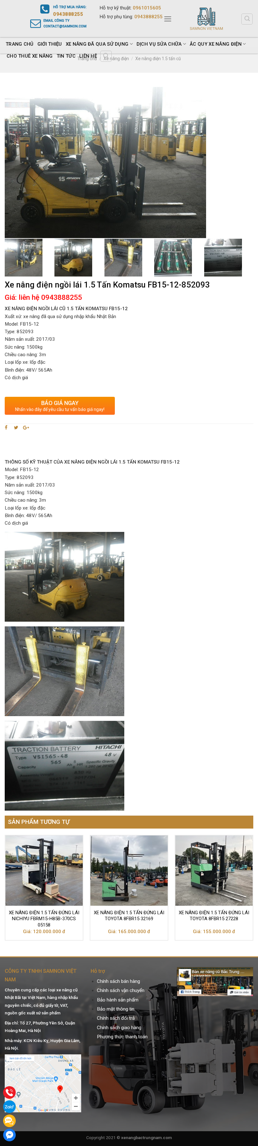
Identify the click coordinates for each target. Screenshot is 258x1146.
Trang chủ (20, 44)
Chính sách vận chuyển (120, 990)
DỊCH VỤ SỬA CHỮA (159, 44)
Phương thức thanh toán (122, 1037)
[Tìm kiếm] (247, 19)
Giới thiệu (49, 44)
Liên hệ (88, 56)
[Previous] (5, 890)
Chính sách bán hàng (118, 981)
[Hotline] (9, 1092)
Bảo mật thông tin (115, 1009)
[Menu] (168, 19)
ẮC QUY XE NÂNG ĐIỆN (216, 44)
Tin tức (66, 56)
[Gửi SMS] (9, 1121)
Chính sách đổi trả (116, 1018)
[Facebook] (9, 1135)
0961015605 (147, 8)
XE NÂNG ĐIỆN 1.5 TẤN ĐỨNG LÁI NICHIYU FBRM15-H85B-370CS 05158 (44, 919)
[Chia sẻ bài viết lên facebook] (7, 427)
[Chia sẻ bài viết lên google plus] (26, 427)
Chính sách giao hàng (119, 1027)
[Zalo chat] (9, 1106)
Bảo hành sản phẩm (117, 1000)
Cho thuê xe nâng (30, 56)
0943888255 (148, 17)
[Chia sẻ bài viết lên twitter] (16, 427)
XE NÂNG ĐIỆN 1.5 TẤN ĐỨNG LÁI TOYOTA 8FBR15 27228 (214, 916)
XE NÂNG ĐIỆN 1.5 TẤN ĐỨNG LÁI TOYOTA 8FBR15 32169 (129, 916)
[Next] (253, 890)
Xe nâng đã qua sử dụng (97, 44)
